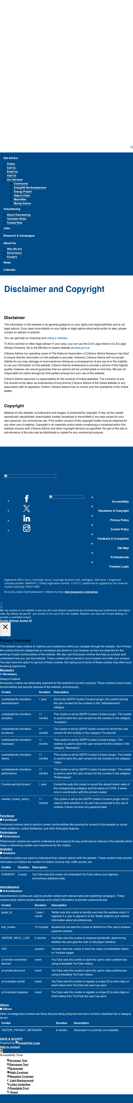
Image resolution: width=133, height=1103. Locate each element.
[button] (1, 1051)
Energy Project (23, 191)
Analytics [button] (6, 849)
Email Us (12, 171)
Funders (12, 257)
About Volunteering (18, 215)
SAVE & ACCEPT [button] (11, 1039)
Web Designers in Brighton (81, 592)
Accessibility (120, 501)
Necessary (10, 674)
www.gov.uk (82, 348)
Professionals (120, 557)
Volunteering (11, 209)
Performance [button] (8, 832)
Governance (14, 253)
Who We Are (14, 249)
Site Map (123, 548)
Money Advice (22, 203)
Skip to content (10, 1047)
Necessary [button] (7, 670)
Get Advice (10, 158)
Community (21, 183)
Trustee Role (14, 223)
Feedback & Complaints (113, 538)
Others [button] (4, 1005)
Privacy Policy (119, 520)
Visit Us (11, 175)
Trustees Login (119, 566)
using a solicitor (57, 338)
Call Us (11, 168)
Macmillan (20, 199)
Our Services (15, 179)
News (7, 262)
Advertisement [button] (9, 887)
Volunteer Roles (16, 219)
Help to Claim (22, 195)
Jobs (6, 228)
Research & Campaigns (19, 236)
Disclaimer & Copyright (113, 511)
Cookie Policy (120, 529)
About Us (9, 243)
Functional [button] (7, 816)
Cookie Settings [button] (9, 620)
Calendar (9, 270)
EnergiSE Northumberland (30, 187)
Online (11, 164)
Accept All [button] (26, 620)
